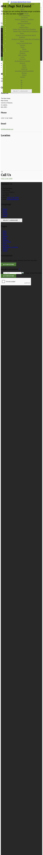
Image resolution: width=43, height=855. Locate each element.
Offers (5, 234)
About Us (5, 249)
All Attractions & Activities (10, 247)
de (21, 80)
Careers (5, 251)
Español (5, 212)
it (21, 88)
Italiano (5, 216)
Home (4, 231)
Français (5, 214)
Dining (4, 238)
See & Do (6, 245)
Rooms (5, 233)
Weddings (6, 240)
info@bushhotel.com (7, 129)
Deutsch (5, 209)
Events (5, 243)
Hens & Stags (7, 242)
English (5, 211)
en (21, 82)
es (21, 84)
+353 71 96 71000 (6, 178)
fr (21, 86)
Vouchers (5, 236)
